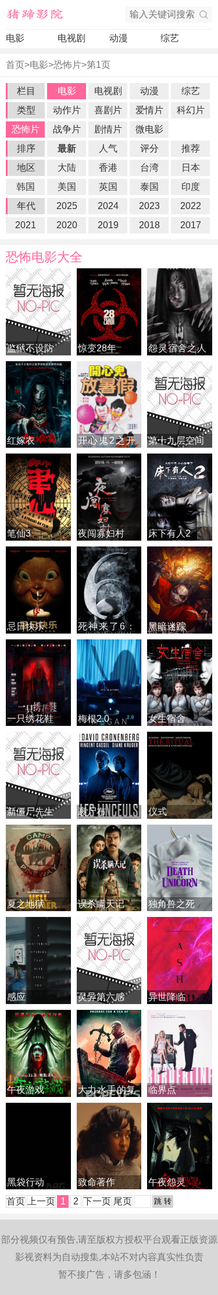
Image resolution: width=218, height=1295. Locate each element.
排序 (26, 148)
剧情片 (108, 129)
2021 (25, 225)
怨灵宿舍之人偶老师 (170, 349)
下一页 (97, 1201)
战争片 (67, 129)
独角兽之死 (171, 904)
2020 (66, 225)
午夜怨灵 (166, 1182)
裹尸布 (92, 811)
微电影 (149, 129)
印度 (190, 187)
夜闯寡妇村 (101, 533)
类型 (26, 110)
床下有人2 (169, 533)
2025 (66, 206)
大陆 (67, 167)
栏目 (26, 91)
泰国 (149, 187)
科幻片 (191, 110)
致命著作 (96, 1182)
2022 (190, 206)
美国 (67, 187)
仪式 (157, 811)
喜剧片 (108, 110)
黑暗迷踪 (166, 626)
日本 (190, 167)
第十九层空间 (176, 440)
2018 (149, 225)
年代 (26, 206)
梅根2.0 (93, 719)
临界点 (162, 1090)
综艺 (169, 38)
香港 (108, 167)
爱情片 (149, 110)
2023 (149, 206)
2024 (108, 206)
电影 (15, 38)
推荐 (190, 148)
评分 (149, 148)
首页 (15, 65)
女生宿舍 (166, 719)
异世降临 (166, 997)
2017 (190, 225)
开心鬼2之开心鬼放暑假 (100, 442)
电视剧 (71, 38)
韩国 (25, 187)
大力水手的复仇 (100, 1091)
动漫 (118, 38)
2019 (108, 225)
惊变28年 (97, 348)
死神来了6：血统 (100, 627)
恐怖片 (67, 65)
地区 (26, 167)
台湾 (149, 167)
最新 (67, 148)
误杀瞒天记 (101, 904)
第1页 (98, 65)
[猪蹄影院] (35, 14)
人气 (108, 148)
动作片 (67, 110)
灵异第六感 (101, 997)
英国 (108, 187)
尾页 (122, 1201)
